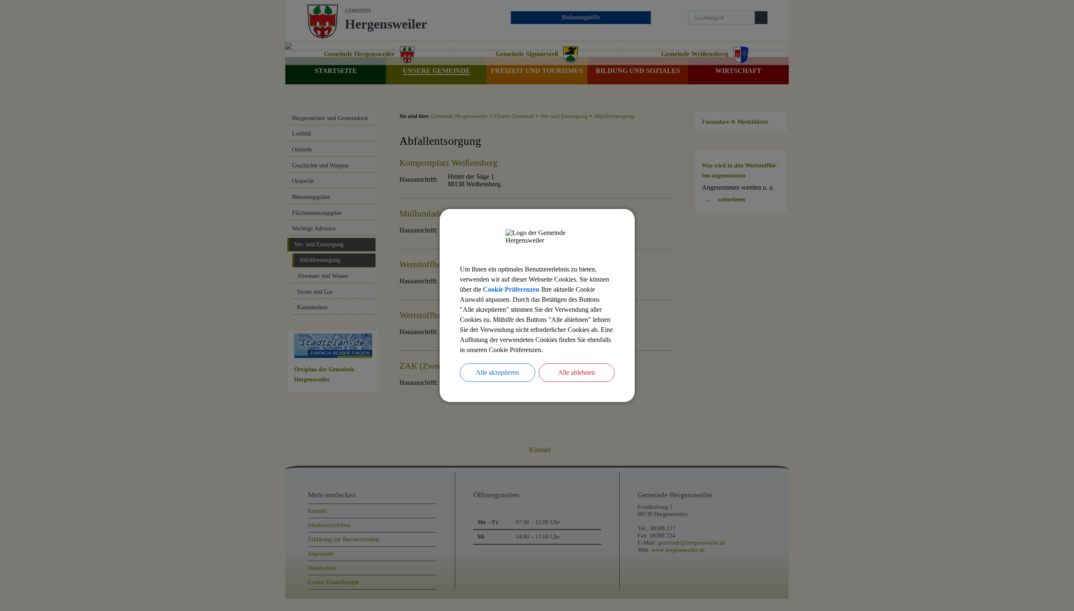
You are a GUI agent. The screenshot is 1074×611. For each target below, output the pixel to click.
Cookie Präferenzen (511, 289)
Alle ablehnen (576, 372)
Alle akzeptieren (497, 372)
